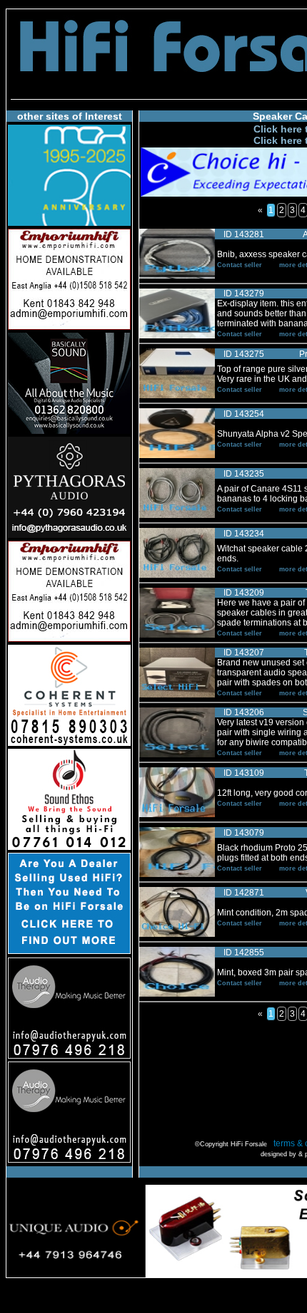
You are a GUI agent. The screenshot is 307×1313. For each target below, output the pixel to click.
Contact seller (239, 265)
